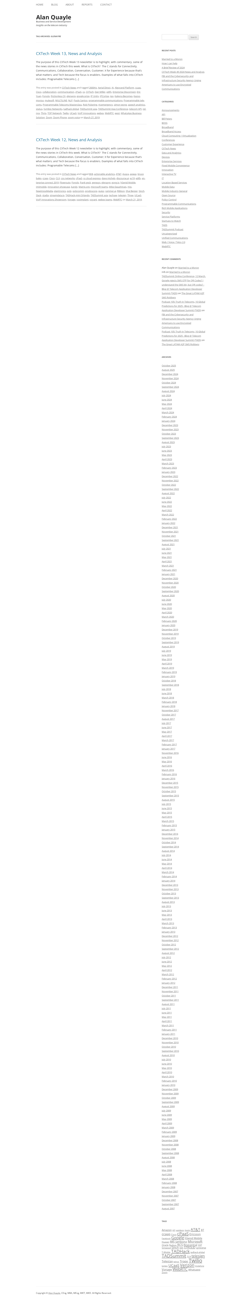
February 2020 (169, 621)
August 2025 (168, 369)
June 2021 (167, 552)
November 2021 (170, 531)
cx (84, 91)
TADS (164, 225)
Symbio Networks (53, 109)
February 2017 (169, 744)
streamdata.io (57, 195)
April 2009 (167, 1123)
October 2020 (169, 587)
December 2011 (170, 987)
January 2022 (168, 523)
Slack (38, 195)
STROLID (189, 1247)
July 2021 (166, 548)
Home (39, 4)
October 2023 (169, 433)
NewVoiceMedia (44, 191)
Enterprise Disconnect (124, 91)
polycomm (78, 191)
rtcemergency (105, 104)
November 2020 (170, 582)
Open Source (168, 195)
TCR (189, 1256)
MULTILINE (61, 100)
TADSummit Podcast (172, 229)
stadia (45, 195)
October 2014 (169, 842)
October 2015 (169, 791)
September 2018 (170, 684)
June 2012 (167, 961)
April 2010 (167, 1072)
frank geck (85, 182)
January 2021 (168, 574)
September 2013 (170, 897)
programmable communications (106, 100)
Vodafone (199, 1266)
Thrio (43, 113)
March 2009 (168, 1127)
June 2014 (167, 859)
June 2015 (167, 808)
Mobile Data (168, 186)
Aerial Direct (104, 87)
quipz (101, 191)
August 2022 (168, 493)
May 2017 (167, 731)
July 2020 (166, 599)
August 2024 (168, 391)
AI (113, 87)
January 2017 (168, 748)
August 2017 (168, 719)
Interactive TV (169, 174)
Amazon (167, 1230)
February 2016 (169, 774)
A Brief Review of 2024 (173, 67)
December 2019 (170, 629)
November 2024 (170, 378)
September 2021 (170, 540)
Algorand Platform (124, 87)
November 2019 (170, 633)
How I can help (169, 63)
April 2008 (167, 1174)
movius (40, 100)
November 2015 (170, 787)
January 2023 (168, 472)
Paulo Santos (81, 100)
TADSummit (174, 1256)
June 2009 (167, 1114)
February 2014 (169, 876)
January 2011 (168, 1034)
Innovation (167, 169)
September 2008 (170, 1153)
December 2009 (170, 1089)
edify (109, 91)
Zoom (49, 117)
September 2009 (170, 1102)
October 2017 (169, 714)
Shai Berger (132, 191)
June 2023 (167, 450)
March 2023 (168, 463)
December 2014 (170, 833)
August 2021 (168, 544)
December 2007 (170, 1191)
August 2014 (168, 850)
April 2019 (167, 663)
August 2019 (168, 646)
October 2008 (169, 1148)
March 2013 (168, 923)
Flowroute (65, 182)
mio (130, 186)
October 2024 (169, 382)
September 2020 (170, 591)
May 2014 (167, 863)
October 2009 (169, 1097)
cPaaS (78, 91)
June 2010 (167, 1063)
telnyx (176, 1261)
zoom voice (74, 117)
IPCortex (104, 96)
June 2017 (167, 727)
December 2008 (170, 1140)
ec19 (132, 178)
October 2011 (169, 995)
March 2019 (168, 667)
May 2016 (167, 761)
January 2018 (168, 706)
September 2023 (170, 438)
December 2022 (170, 476)
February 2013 (169, 927)
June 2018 (167, 693)
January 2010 (168, 1085)
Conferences (168, 140)
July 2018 (166, 689)
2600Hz (93, 87)
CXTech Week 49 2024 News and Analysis (183, 71)
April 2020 (167, 612)
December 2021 (170, 527)
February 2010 (169, 1080)
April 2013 (167, 919)
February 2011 (169, 1029)
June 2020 (167, 604)
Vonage (71, 199)
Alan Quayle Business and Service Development (53, 18)
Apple (187, 1230)
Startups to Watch (171, 220)
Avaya (125, 174)
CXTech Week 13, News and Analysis (69, 53)
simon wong (120, 104)
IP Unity (95, 96)
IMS (172, 1242)
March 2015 (168, 821)
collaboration (50, 91)
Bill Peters (167, 118)
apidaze (180, 1230)
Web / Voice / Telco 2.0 (173, 242)
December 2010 (170, 1038)
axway (133, 174)
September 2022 (170, 489)
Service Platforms (171, 216)
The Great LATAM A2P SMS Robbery (180, 344)
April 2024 (167, 408)
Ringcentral (190, 1245)
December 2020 (170, 578)
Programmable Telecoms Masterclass (62, 104)
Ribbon (121, 191)
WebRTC (109, 113)
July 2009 (166, 1110)
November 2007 (170, 1195)
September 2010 (170, 1051)
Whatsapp (194, 1269)
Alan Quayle (54, 1293)
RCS (180, 1245)
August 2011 (168, 1004)
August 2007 (168, 1208)
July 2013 (166, 906)
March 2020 (168, 616)
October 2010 (169, 1046)
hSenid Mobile (128, 182)
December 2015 (170, 782)
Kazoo (137, 96)
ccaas (138, 87)
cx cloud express (92, 178)
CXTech (90, 91)
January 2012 (168, 982)
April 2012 (167, 970)
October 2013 (169, 893)
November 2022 (170, 480)
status (39, 109)
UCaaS (73, 113)
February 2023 (169, 467)
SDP (200, 1245)
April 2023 (167, 459)
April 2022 (167, 510)
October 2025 (169, 365)
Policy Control (169, 199)
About (70, 4)
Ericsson (195, 1234)
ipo (112, 96)
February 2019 (169, 672)
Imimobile (41, 186)
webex (100, 113)
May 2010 (167, 1068)
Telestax (167, 1261)
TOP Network (54, 113)
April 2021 (167, 561)
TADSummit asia (88, 109)
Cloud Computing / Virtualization (179, 135)
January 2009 (168, 1136)
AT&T (118, 174)
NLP (70, 100)
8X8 (91, 174)
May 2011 (167, 1017)
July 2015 (166, 804)
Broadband (168, 127)
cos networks (68, 178)
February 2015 (169, 825)
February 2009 (169, 1131)
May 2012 (167, 965)
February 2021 (169, 570)
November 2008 (170, 1144)
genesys (96, 182)
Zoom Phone (60, 117)
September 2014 (170, 846)
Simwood (166, 1247)
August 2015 (168, 799)
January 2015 (168, 829)
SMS (181, 1247)
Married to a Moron (172, 59)
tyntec (165, 1266)
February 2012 (169, 978)
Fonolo (46, 96)
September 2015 (170, 795)
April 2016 (167, 765)
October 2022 (169, 484)
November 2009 (170, 1093)
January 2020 (168, 625)
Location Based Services (174, 182)
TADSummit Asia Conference (113, 109)
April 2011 (167, 1021)
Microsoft (195, 1241)
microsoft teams (99, 186)
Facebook (166, 1238)
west (117, 113)
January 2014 (168, 880)
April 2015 (167, 816)
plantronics (60, 191)
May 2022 (167, 506)
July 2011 (166, 1008)
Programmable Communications (179, 203)
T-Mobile (166, 1252)
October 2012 (169, 944)
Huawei (165, 1241)
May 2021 (167, 557)
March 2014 (168, 872)
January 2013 (168, 931)
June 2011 (167, 1012)
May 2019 (167, 659)
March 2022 (168, 514)
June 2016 (167, 757)
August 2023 (168, 442)
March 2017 (168, 740)
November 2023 (170, 429)
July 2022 (166, 497)
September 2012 (170, 948)
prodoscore (91, 191)
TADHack (180, 1251)
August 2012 (168, 953)
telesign (122, 195)
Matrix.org (84, 186)
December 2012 (170, 936)
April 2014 (167, 868)
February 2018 (169, 701)
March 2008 (168, 1178)
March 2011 (168, 1025)
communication (66, 91)
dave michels (108, 178)
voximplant (83, 199)
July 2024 (166, 395)
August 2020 (168, 595)
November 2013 (170, 889)
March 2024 (168, 412)
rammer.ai (110, 191)
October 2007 (169, 1200)
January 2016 (168, 778)
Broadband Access (171, 131)
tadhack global (71, 109)
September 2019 (170, 642)
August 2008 (168, 1157)
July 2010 (166, 1059)
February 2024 (169, 416)
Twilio (66, 113)
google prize (83, 96)
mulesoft (49, 100)
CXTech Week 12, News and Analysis (69, 139)
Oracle (165, 1245)
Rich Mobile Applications (174, 208)
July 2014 (166, 855)
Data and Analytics (171, 152)
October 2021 (169, 535)
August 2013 (168, 902)
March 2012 (168, 974)
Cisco (38, 91)
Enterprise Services (172, 161)
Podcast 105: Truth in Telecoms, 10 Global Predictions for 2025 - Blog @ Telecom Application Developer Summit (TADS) (183, 306)
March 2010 (168, 1076)
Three (130, 195)
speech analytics (136, 104)
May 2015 (167, 812)
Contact (106, 4)
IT (163, 178)
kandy (74, 186)
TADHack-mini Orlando (78, 195)
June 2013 (167, 910)
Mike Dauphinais (117, 186)
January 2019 (168, 676)
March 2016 (168, 770)
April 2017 (167, 736)
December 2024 (170, 374)
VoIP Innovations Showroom (51, 199)
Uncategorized (169, 233)
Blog (54, 4)
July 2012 (166, 957)
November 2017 (170, 710)
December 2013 (170, 885)
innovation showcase (59, 186)
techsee (113, 195)
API (163, 114)
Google (177, 1237)
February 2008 (169, 1183)
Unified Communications (175, 237)
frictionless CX (58, 96)
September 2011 (170, 999)
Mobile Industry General (174, 191)
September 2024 (170, 386)
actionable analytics (104, 174)
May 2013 (167, 914)
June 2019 (167, 655)
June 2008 (167, 1166)
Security (166, 212)
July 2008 (166, 1161)
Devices (166, 157)
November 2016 (170, 753)
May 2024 (167, 403)
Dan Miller (100, 91)
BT (202, 1230)
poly (69, 191)
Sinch (141, 191)
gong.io (115, 182)
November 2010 (170, 1042)
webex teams (105, 199)
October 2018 (169, 680)
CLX (58, 178)
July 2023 (166, 446)
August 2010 (168, 1055)
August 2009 (168, 1106)
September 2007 (170, 1204)
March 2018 (168, 697)
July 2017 (166, 723)
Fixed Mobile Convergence (176, 165)
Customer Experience (173, 144)
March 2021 (168, 565)
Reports (87, 4)
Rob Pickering (90, 104)
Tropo (184, 1261)
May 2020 (167, 608)
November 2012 (170, 940)
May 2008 (167, 1170)
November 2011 (170, 991)
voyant (93, 199)
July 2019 (166, 650)
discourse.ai (122, 178)
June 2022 (167, 501)
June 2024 (167, 399)
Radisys (173, 1245)
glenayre (71, 96)
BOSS (164, 123)
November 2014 (170, 838)
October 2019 (169, 638)
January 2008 (168, 1187)
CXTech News (69, 87)
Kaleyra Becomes (124, 96)
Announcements (170, 110)
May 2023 (167, 455)
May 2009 (167, 1119)
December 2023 (170, 425)
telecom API (135, 109)
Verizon (187, 1265)
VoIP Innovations (87, 113)
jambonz (181, 1242)
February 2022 (169, 518)
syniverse (201, 1247)
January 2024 (168, 421)
